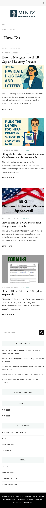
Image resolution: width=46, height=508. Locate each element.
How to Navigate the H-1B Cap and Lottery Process (20, 59)
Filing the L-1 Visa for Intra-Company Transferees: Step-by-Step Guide (23, 155)
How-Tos (25, 53)
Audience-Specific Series (14, 432)
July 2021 (6, 416)
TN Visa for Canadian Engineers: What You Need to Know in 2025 (23, 368)
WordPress (27, 502)
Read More (7, 109)
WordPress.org (10, 484)
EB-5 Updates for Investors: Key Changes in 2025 (22, 374)
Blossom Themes (35, 499)
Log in (5, 467)
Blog (4, 438)
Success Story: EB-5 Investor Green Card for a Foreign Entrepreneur (21, 352)
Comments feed (9, 478)
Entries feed (8, 473)
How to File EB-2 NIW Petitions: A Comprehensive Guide (21, 224)
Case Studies (8, 444)
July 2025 (6, 410)
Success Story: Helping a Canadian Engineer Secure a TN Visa (23, 360)
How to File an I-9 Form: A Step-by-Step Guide (22, 292)
